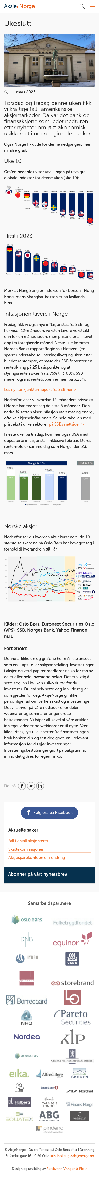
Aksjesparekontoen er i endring (36, 857)
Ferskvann (54, 1169)
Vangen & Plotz (75, 1169)
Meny (92, 6)
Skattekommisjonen (26, 849)
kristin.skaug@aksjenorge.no (72, 1156)
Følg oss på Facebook (53, 812)
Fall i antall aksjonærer (28, 840)
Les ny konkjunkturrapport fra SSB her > (40, 389)
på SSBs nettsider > (66, 424)
